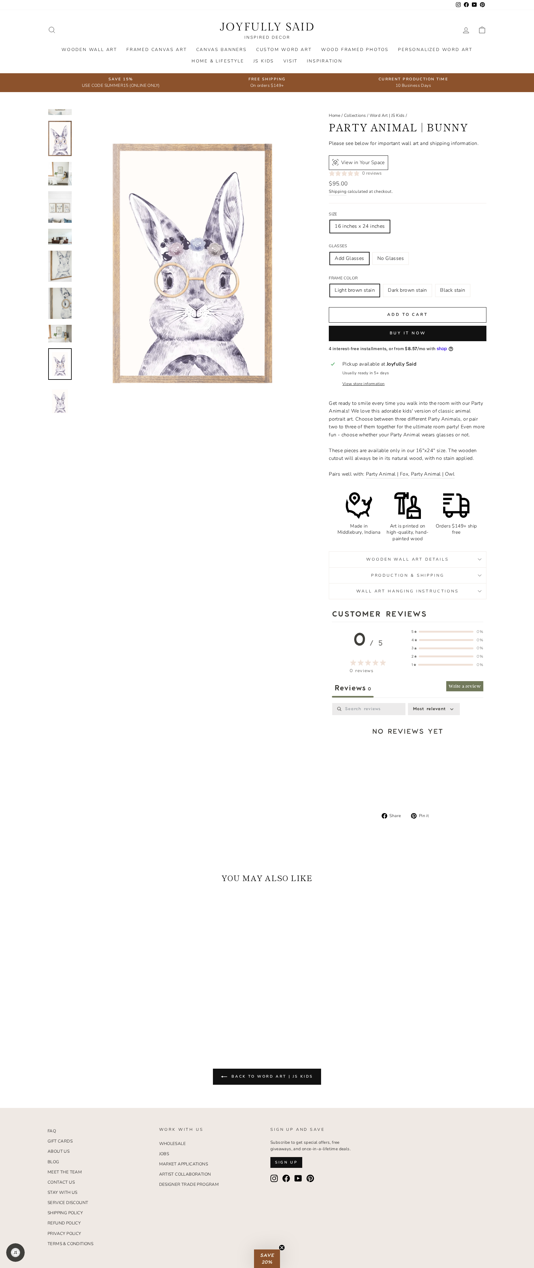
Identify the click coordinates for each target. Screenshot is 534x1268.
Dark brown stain (407, 290)
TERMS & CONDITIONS (70, 1244)
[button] (267, 1258)
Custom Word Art (284, 50)
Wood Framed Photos (355, 50)
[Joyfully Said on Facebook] (286, 1178)
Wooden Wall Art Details (407, 559)
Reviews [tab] (352, 688)
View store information (363, 384)
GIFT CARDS (60, 1141)
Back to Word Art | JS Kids (271, 1076)
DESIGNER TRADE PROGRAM (189, 1184)
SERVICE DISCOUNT (68, 1203)
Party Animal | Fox (387, 474)
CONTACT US (61, 1182)
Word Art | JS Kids (387, 115)
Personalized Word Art (435, 50)
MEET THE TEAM (65, 1172)
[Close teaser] (282, 1248)
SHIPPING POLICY (65, 1213)
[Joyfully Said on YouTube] (298, 1178)
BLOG (53, 1162)
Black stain (452, 290)
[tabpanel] (407, 751)
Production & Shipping (407, 575)
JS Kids (263, 61)
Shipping (337, 191)
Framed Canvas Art (156, 50)
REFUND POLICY (64, 1223)
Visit (290, 61)
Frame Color (343, 278)
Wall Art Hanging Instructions (407, 591)
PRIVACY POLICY (64, 1233)
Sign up (286, 1162)
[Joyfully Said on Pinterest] (310, 1178)
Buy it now (408, 333)
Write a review (465, 686)
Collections (355, 115)
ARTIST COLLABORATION (185, 1174)
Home (335, 115)
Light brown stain (355, 290)
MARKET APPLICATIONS (183, 1164)
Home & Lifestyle (218, 61)
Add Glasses (349, 258)
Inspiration (324, 61)
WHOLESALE (172, 1144)
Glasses (338, 246)
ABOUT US (59, 1151)
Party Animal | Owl (433, 474)
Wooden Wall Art (89, 50)
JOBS (164, 1154)
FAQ (52, 1131)
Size (333, 214)
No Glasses (390, 258)
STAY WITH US (63, 1192)
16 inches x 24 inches (360, 226)
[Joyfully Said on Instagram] (274, 1178)
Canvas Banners (221, 50)
